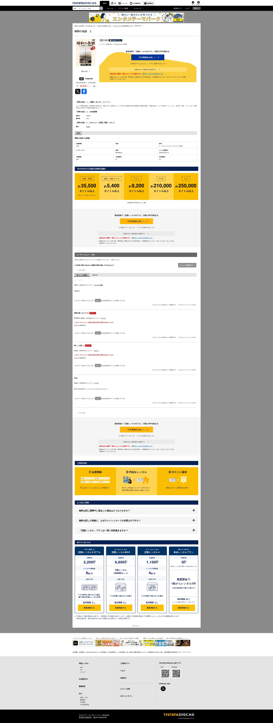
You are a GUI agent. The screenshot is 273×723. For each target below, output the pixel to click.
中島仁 (88, 127)
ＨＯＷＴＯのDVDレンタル (104, 26)
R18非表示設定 (84, 704)
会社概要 (75, 652)
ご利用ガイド (177, 8)
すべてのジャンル (90, 26)
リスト (193, 4)
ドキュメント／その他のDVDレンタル (123, 26)
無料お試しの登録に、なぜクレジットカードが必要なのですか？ (110, 520)
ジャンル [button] (110, 8)
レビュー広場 (125, 689)
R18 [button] (195, 8)
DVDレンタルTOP (79, 26)
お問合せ (123, 678)
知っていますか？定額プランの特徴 (129, 638)
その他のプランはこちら (138, 63)
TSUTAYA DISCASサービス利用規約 (96, 652)
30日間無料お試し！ (148, 57)
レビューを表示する (80, 325)
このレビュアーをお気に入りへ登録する (163, 305)
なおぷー (96, 350)
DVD (104, 3)
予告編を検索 (89, 79)
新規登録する (89, 607)
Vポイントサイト (126, 696)
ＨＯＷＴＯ (109, 44)
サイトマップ (187, 652)
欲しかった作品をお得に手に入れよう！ (106, 638)
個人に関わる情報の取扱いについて (136, 652)
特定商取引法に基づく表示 (155, 652)
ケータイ (96, 383)
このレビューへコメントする (186, 305)
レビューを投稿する (186, 265)
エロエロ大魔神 (98, 285)
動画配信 (150, 3)
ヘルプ (187, 8)
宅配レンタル (84, 697)
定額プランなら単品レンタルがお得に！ (153, 638)
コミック (124, 3)
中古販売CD (137, 3)
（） (94, 86)
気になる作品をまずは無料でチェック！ (177, 638)
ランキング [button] (137, 8)
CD (115, 3)
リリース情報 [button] (123, 8)
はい (98, 300)
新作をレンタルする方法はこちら (153, 74)
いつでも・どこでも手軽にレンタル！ (82, 638)
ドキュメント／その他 (120, 44)
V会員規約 (82, 652)
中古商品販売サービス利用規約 (116, 652)
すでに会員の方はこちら (157, 63)
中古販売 (82, 702)
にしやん (103, 318)
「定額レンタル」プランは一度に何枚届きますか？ (103, 530)
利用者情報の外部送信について (173, 652)
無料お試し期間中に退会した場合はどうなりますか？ (104, 510)
